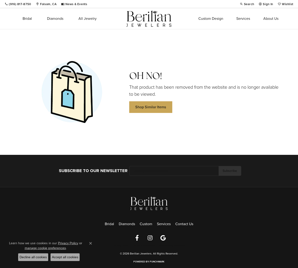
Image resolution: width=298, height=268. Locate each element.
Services (243, 18)
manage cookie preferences (45, 248)
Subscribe (230, 170)
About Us (270, 18)
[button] (247, 4)
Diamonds (55, 18)
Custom (146, 224)
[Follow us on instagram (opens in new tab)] (150, 238)
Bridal (27, 18)
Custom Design (210, 18)
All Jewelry (87, 18)
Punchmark (157, 261)
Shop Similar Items (150, 107)
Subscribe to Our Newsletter (93, 170)
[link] (18, 4)
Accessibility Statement (172, 245)
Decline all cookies (33, 257)
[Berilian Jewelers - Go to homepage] (149, 202)
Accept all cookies (65, 257)
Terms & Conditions (144, 245)
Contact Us (184, 224)
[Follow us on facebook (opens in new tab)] (137, 238)
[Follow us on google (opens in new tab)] (163, 238)
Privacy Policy (121, 245)
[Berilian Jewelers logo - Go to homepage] (148, 18)
